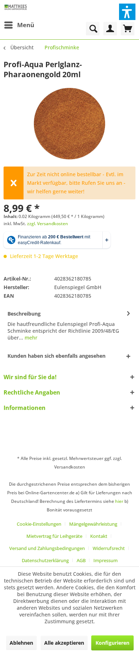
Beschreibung (24, 313)
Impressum (105, 560)
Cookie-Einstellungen (39, 524)
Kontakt (98, 536)
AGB (81, 560)
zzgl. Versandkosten (47, 224)
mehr (30, 337)
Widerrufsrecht (109, 548)
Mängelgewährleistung (93, 524)
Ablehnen (21, 642)
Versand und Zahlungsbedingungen (47, 548)
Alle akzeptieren (64, 642)
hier (119, 501)
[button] (127, 12)
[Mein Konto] (110, 28)
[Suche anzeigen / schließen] (93, 28)
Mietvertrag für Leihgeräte (54, 536)
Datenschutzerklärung (45, 560)
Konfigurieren (112, 642)
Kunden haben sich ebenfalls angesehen (56, 355)
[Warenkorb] (127, 28)
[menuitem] (19, 25)
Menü (25, 25)
